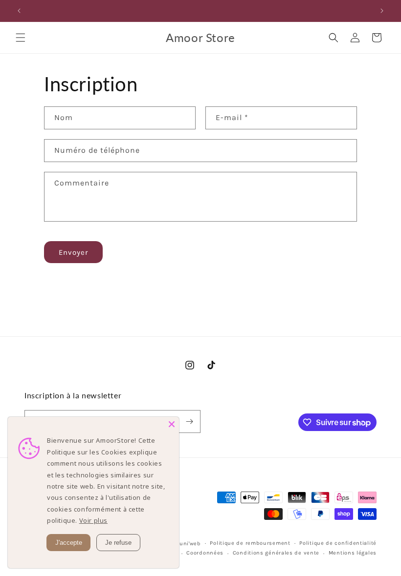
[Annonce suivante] (382, 10)
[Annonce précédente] (19, 10)
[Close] (172, 424)
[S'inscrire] (189, 421)
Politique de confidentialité (338, 543)
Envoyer (73, 252)
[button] (20, 37)
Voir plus (93, 520)
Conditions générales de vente (276, 553)
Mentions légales (353, 553)
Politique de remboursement (250, 543)
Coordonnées (204, 553)
